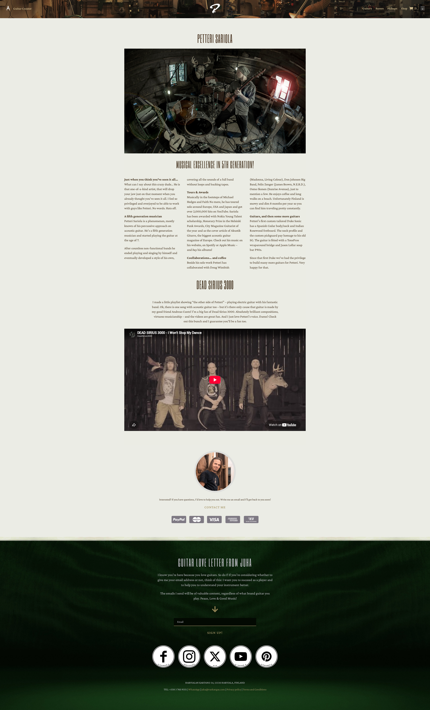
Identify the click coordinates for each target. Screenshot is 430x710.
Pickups (392, 8)
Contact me (215, 507)
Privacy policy (234, 689)
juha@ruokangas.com (213, 689)
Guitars (367, 8)
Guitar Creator (22, 8)
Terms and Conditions (254, 689)
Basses (380, 8)
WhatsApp (194, 689)
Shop (404, 8)
